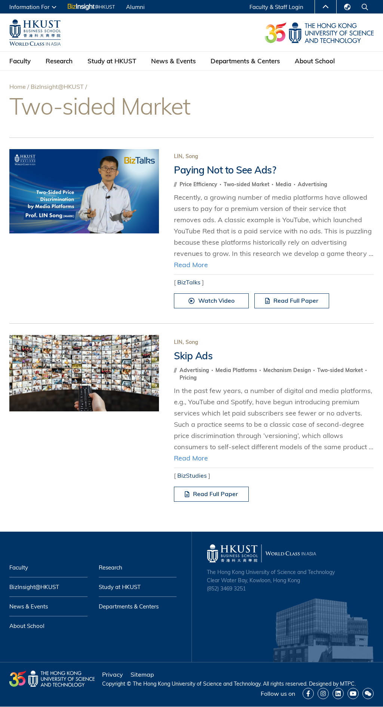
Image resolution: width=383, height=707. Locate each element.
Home (17, 86)
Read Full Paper (295, 300)
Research (59, 61)
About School (315, 61)
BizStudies (192, 475)
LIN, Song (186, 156)
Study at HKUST (112, 61)
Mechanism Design (287, 370)
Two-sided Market (247, 184)
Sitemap (142, 674)
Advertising (312, 184)
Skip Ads (193, 356)
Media (284, 184)
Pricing (188, 377)
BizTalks (188, 282)
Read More (191, 264)
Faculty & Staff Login (276, 6)
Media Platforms (236, 370)
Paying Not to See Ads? (225, 170)
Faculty (20, 61)
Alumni (135, 6)
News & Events (173, 61)
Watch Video (216, 300)
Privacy (112, 674)
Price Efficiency (199, 184)
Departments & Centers (245, 61)
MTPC (347, 683)
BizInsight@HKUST (57, 86)
